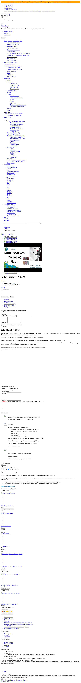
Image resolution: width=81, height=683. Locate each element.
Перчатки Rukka (14, 89)
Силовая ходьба (11, 51)
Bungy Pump (10, 178)
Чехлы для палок (11, 71)
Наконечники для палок (13, 67)
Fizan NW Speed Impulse (7, 505)
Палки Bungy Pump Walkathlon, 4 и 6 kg (11, 566)
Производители (8, 634)
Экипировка (7, 78)
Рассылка (6, 646)
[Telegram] (19, 680)
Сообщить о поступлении (7, 509)
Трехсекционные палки (13, 50)
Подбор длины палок (9, 307)
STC (8, 197)
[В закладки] (1, 512)
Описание (6, 299)
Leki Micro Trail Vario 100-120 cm (9, 585)
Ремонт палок (7, 625)
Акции (6, 217)
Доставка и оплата (12, 167)
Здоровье (4, 469)
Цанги (8, 73)
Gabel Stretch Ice (5, 546)
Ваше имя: (3, 314)
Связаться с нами (8, 617)
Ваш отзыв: (4, 400)
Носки (12, 101)
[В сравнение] (2, 512)
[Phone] (3, 680)
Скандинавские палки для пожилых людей (18, 55)
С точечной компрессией (17, 106)
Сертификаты (10, 173)
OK (2, 678)
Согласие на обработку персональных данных (16, 627)
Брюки (12, 99)
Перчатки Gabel (14, 85)
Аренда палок (7, 117)
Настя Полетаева (11, 203)
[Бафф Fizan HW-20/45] (7, 234)
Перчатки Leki (14, 87)
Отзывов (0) (7, 302)
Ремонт (6, 218)
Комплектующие (11, 76)
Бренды (6, 177)
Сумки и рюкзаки (12, 90)
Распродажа (7, 112)
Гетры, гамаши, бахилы (16, 97)
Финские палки (11, 58)
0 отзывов (3, 280)
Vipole (8, 200)
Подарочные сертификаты (14, 115)
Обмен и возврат (8, 618)
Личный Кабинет (8, 642)
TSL (8, 198)
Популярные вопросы (13, 171)
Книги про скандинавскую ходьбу (13, 113)
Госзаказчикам (11, 213)
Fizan (8, 184)
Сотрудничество (8, 204)
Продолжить (4, 412)
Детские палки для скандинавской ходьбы (18, 53)
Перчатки (9, 81)
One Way (9, 193)
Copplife (9, 181)
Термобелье (13, 103)
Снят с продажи (5, 588)
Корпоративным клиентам (14, 210)
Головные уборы (14, 96)
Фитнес (11, 469)
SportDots (9, 195)
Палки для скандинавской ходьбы (13, 41)
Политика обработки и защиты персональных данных (18, 624)
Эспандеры (10, 74)
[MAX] (25, 680)
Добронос (9, 201)
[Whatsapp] (13, 680)
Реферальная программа (13, 216)
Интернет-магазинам (12, 208)
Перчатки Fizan (14, 83)
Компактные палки (12, 48)
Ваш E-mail (8, 315)
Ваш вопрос (4, 322)
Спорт (17, 469)
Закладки (6, 645)
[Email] (7, 680)
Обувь (8, 80)
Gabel (8, 185)
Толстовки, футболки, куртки (18, 105)
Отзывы (9, 168)
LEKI (8, 188)
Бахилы (9, 108)
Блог (8, 170)
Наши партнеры (11, 175)
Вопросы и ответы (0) (10, 304)
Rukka (8, 194)
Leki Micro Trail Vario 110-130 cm (9, 604)
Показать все (13, 131)
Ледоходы (9, 110)
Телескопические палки (13, 42)
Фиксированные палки (13, 44)
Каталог (3, 37)
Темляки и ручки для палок (14, 69)
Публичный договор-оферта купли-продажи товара (18, 622)
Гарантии (6, 621)
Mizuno (9, 190)
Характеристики (8, 301)
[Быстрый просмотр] (4, 512)
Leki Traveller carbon (6, 526)
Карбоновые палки (12, 46)
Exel (8, 183)
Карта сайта (7, 636)
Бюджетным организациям (14, 211)
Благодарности (11, 174)
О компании (7, 164)
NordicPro (9, 191)
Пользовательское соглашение (12, 628)
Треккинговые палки (9, 64)
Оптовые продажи (12, 205)
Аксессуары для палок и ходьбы (12, 65)
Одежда (9, 94)
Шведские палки (11, 60)
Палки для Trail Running (10, 62)
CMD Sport (10, 180)
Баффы (9, 92)
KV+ (8, 187)
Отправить (3, 326)
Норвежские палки (12, 57)
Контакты (6, 220)
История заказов (8, 643)
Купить (12, 297)
